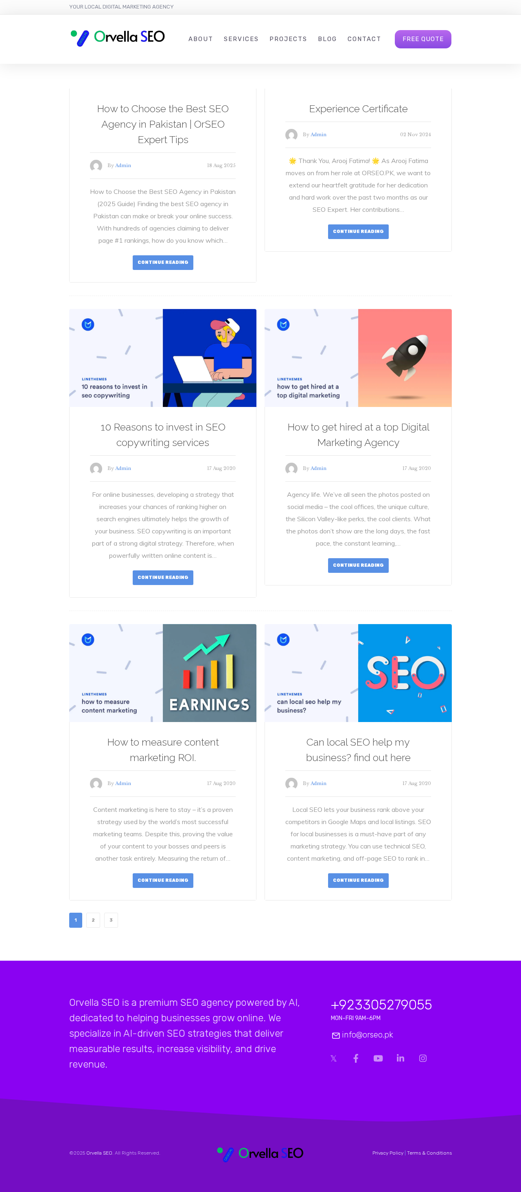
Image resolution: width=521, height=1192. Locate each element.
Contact (364, 39)
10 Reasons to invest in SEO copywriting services (163, 434)
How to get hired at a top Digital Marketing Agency (358, 434)
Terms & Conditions (429, 1153)
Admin (123, 165)
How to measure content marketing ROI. (163, 749)
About (200, 39)
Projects (288, 39)
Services (241, 39)
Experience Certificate (358, 108)
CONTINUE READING (163, 262)
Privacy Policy (387, 1153)
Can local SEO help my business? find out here (358, 749)
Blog (327, 39)
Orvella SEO (99, 1153)
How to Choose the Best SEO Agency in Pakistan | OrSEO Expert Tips (163, 124)
